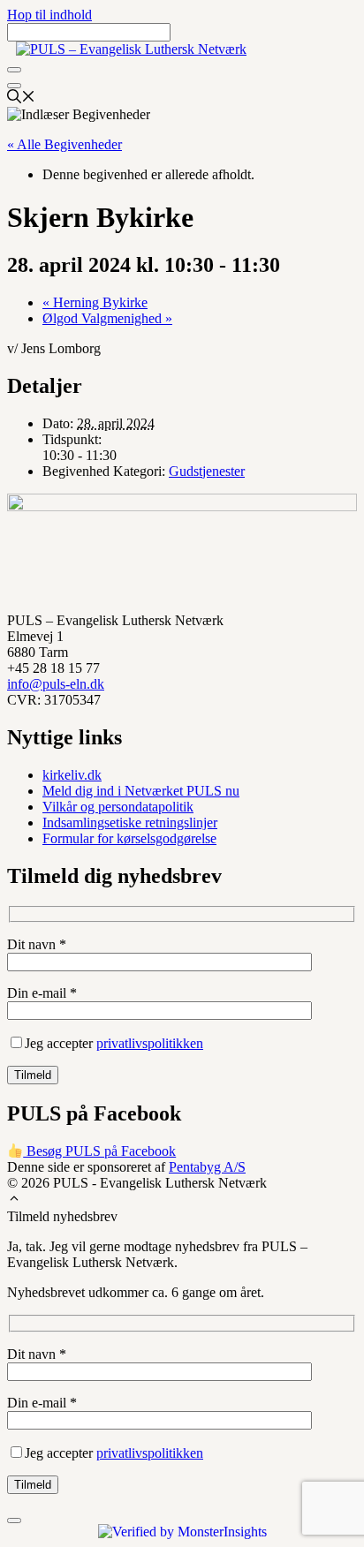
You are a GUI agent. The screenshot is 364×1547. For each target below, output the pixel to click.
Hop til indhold (49, 14)
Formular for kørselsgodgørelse (129, 838)
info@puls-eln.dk (55, 683)
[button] (14, 1200)
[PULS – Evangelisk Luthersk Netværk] (131, 49)
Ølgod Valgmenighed (107, 318)
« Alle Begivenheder (64, 144)
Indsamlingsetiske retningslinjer (129, 822)
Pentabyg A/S (207, 1166)
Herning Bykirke (95, 302)
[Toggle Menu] (14, 69)
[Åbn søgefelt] (21, 98)
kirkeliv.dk (72, 774)
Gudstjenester (207, 471)
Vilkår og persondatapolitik (117, 806)
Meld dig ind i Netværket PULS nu (140, 790)
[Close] (14, 85)
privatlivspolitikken (149, 1043)
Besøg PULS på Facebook (99, 1150)
